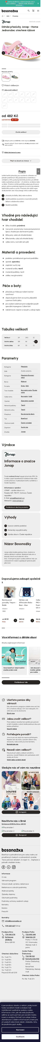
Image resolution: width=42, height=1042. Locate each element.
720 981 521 (30, 956)
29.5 (10, 100)
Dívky (23, 386)
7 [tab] (29, 68)
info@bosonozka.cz (13, 921)
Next (38, 53)
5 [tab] (21, 68)
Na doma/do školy (27, 414)
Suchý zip (24, 427)
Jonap (23, 432)
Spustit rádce (12, 729)
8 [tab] (34, 68)
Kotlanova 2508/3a (9, 938)
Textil (23, 405)
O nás (4, 877)
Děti (27, 386)
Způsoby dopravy (8, 894)
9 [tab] (38, 68)
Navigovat (23, 835)
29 (4, 100)
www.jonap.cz (17, 501)
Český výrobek (26, 423)
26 (22, 94)
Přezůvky (24, 367)
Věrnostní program (9, 881)
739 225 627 (10, 926)
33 (33, 100)
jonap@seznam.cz (17, 498)
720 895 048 (31, 935)
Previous (3, 53)
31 (22, 100)
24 (4, 94)
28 (33, 94)
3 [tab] (12, 68)
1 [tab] (4, 68)
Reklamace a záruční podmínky (14, 887)
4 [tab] (17, 68)
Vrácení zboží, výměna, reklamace (15, 884)
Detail (15, 620)
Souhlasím (20, 1037)
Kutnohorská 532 (32, 959)
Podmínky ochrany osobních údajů (15, 901)
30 (16, 100)
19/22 (4, 611)
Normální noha (26, 390)
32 (28, 100)
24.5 (10, 94)
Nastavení (20, 1030)
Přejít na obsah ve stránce (19, 161)
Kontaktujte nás (12, 744)
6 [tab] (25, 68)
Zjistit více (11, 713)
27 (28, 94)
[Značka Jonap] (9, 21)
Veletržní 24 (30, 937)
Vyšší (30, 396)
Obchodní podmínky (9, 898)
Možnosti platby (8, 891)
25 (16, 94)
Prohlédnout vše (21, 682)
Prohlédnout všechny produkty (17, 507)
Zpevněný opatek (27, 401)
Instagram (22, 812)
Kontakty (5, 905)
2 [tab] (8, 68)
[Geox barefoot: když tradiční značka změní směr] (14, 656)
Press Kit (5, 911)
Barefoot (24, 418)
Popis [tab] (22, 171)
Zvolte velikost (21, 132)
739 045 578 (10, 935)
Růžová (23, 381)
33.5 (4, 106)
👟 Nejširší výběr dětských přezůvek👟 (25, 4)
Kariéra (4, 908)
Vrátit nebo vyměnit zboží (16, 760)
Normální (24, 396)
